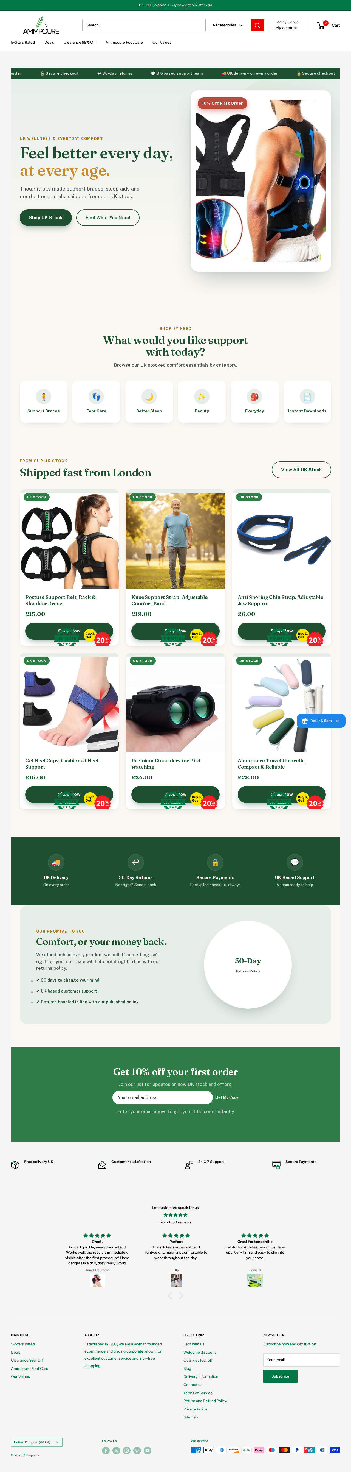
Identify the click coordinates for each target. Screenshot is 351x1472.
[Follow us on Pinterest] (137, 1450)
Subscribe (280, 1376)
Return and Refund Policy (205, 1401)
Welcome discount (199, 1352)
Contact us (192, 1384)
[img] (175, 1215)
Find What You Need (108, 217)
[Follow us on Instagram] (127, 1450)
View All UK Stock (301, 469)
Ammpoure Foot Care (124, 42)
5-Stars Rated (23, 42)
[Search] (257, 25)
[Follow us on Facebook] (106, 1450)
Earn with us (193, 1344)
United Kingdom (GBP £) (32, 1442)
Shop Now (69, 631)
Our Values (161, 42)
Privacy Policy (195, 1409)
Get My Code (227, 1097)
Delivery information (200, 1376)
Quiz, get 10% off (198, 1360)
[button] (171, 1296)
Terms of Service (198, 1393)
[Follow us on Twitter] (116, 1450)
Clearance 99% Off (80, 42)
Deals (49, 42)
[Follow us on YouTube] (147, 1450)
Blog (187, 1368)
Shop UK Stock (46, 217)
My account (286, 27)
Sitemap (190, 1417)
